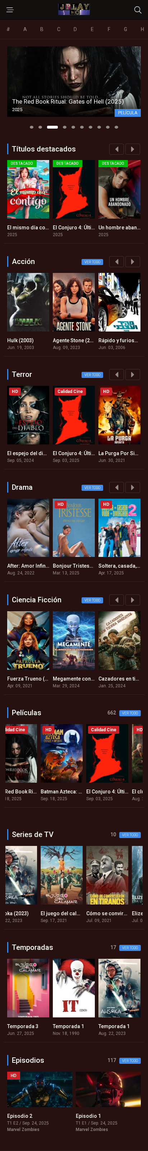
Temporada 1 (22, 1026)
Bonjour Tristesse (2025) (82, 566)
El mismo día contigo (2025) (40, 227)
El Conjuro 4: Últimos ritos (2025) (91, 227)
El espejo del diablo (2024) (38, 453)
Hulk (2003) (20, 340)
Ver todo (92, 262)
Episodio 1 (19, 1116)
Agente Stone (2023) (76, 340)
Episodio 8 (88, 1116)
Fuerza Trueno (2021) (32, 679)
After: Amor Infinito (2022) (37, 566)
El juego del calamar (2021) (39, 913)
